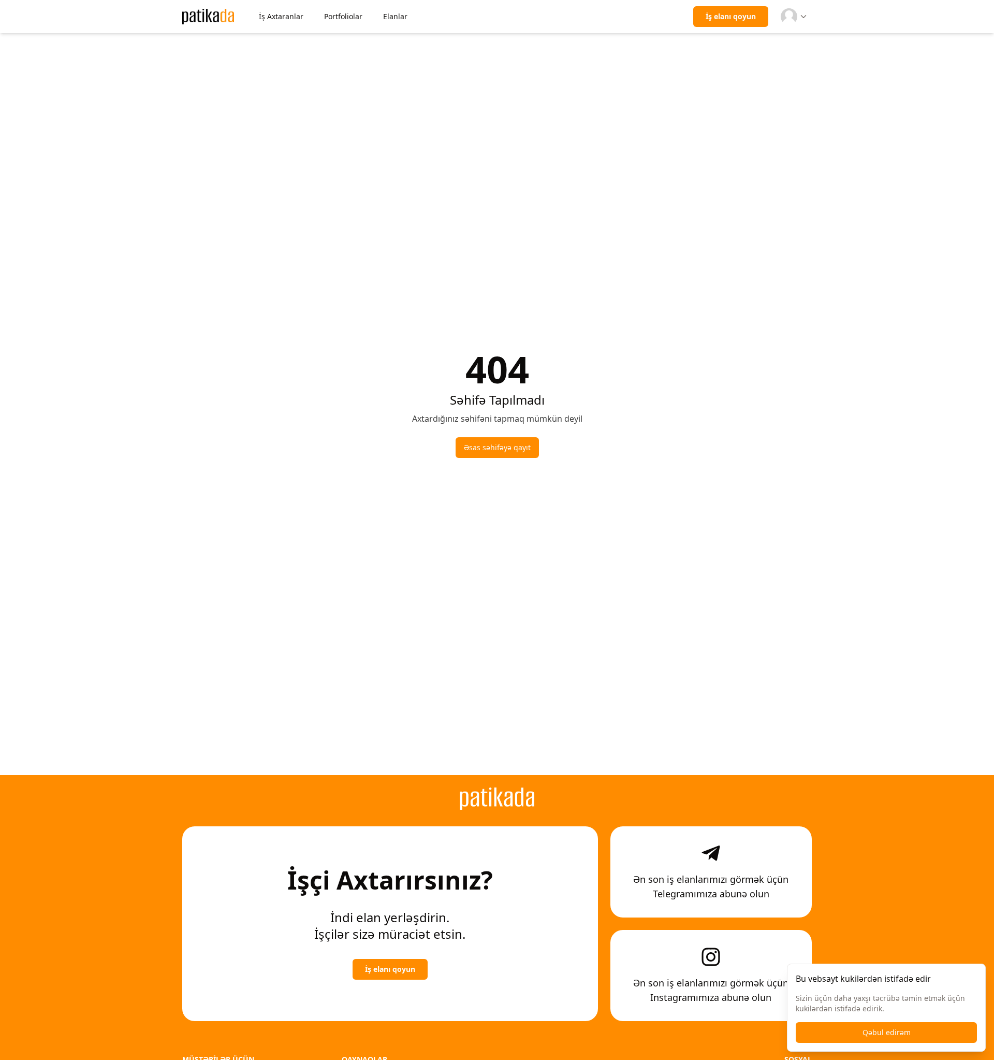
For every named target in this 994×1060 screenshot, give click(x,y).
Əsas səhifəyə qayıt (497, 447)
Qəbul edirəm (887, 1032)
